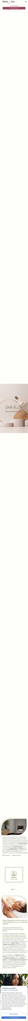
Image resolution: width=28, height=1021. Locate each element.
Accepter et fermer (14, 1017)
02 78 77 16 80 (14, 6)
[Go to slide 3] (15, 889)
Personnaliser (14, 1014)
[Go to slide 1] (12, 889)
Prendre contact (14, 8)
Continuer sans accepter (6, 1009)
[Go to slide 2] (14, 889)
